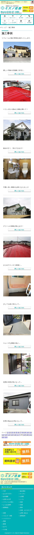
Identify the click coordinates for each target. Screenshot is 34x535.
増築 (4, 521)
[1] (8, 432)
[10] (27, 432)
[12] (3, 435)
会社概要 (5, 496)
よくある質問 (7, 504)
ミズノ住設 (15, 533)
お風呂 (22, 496)
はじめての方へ (7, 493)
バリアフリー (7, 518)
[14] (9, 435)
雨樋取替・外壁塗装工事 (12, 67)
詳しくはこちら (19, 74)
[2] (10, 432)
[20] (27, 435)
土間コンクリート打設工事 (13, 340)
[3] (12, 432)
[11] (30, 432)
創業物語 (5, 507)
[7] (21, 432)
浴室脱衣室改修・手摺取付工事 (15, 301)
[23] (6, 437)
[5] (16, 432)
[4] (14, 432)
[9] (25, 432)
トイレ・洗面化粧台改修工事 (14, 184)
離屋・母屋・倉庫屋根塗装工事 (15, 262)
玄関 (4, 513)
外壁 (21, 504)
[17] (18, 435)
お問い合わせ (24, 513)
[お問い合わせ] (17, 454)
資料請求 (22, 515)
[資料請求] (17, 463)
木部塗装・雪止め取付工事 (13, 379)
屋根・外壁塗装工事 (11, 145)
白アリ (5, 526)
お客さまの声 (7, 499)
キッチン (22, 493)
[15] (12, 435)
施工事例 (22, 491)
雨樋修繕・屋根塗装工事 (12, 106)
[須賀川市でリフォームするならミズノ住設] (11, 9)
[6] (18, 432)
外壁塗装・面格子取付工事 (13, 418)
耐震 (4, 524)
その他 (5, 529)
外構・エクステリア (26, 510)
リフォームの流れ (8, 502)
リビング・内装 (7, 515)
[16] (15, 435)
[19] (24, 435)
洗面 (21, 502)
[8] (23, 432)
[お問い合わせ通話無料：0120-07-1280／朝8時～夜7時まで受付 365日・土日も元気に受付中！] (17, 444)
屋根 (21, 507)
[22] (3, 437)
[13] (6, 435)
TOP (4, 491)
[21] (30, 435)
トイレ (22, 499)
